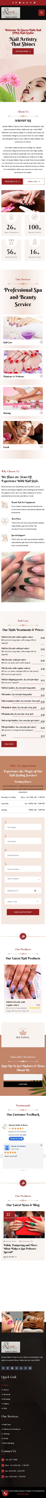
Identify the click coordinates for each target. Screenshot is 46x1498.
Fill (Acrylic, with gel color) (13, 659)
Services (7, 1394)
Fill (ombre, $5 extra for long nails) (16, 694)
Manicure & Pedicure (13, 376)
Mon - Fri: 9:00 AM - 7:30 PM (17, 1465)
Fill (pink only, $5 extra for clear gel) (17, 714)
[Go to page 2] (21, 1170)
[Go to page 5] (26, 1170)
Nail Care (7, 342)
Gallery (6, 1404)
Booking (7, 1399)
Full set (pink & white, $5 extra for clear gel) (20, 701)
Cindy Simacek (17, 1146)
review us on (15, 1138)
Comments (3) (27, 1241)
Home (6, 1385)
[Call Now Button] (5, 1493)
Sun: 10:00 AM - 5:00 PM (15, 1476)
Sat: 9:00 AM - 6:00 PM (14, 1471)
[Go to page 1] (19, 1170)
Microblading (9, 1443)
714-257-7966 (11, 1460)
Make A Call (33, 182)
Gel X (3, 735)
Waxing (7, 413)
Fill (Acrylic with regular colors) (15, 668)
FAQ (5, 1408)
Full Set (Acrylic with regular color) (17, 637)
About (6, 1390)
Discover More (22, 51)
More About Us (11, 182)
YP (31, 3)
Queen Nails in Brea (18, 1125)
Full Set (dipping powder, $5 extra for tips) (20, 679)
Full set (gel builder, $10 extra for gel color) (20, 720)
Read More (9, 744)
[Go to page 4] (24, 1170)
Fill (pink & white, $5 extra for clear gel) (19, 707)
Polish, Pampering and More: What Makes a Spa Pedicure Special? (21, 1248)
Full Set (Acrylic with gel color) (15, 648)
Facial (6, 447)
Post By (11, 1241)
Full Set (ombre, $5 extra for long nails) (18, 688)
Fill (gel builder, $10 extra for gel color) (18, 727)
